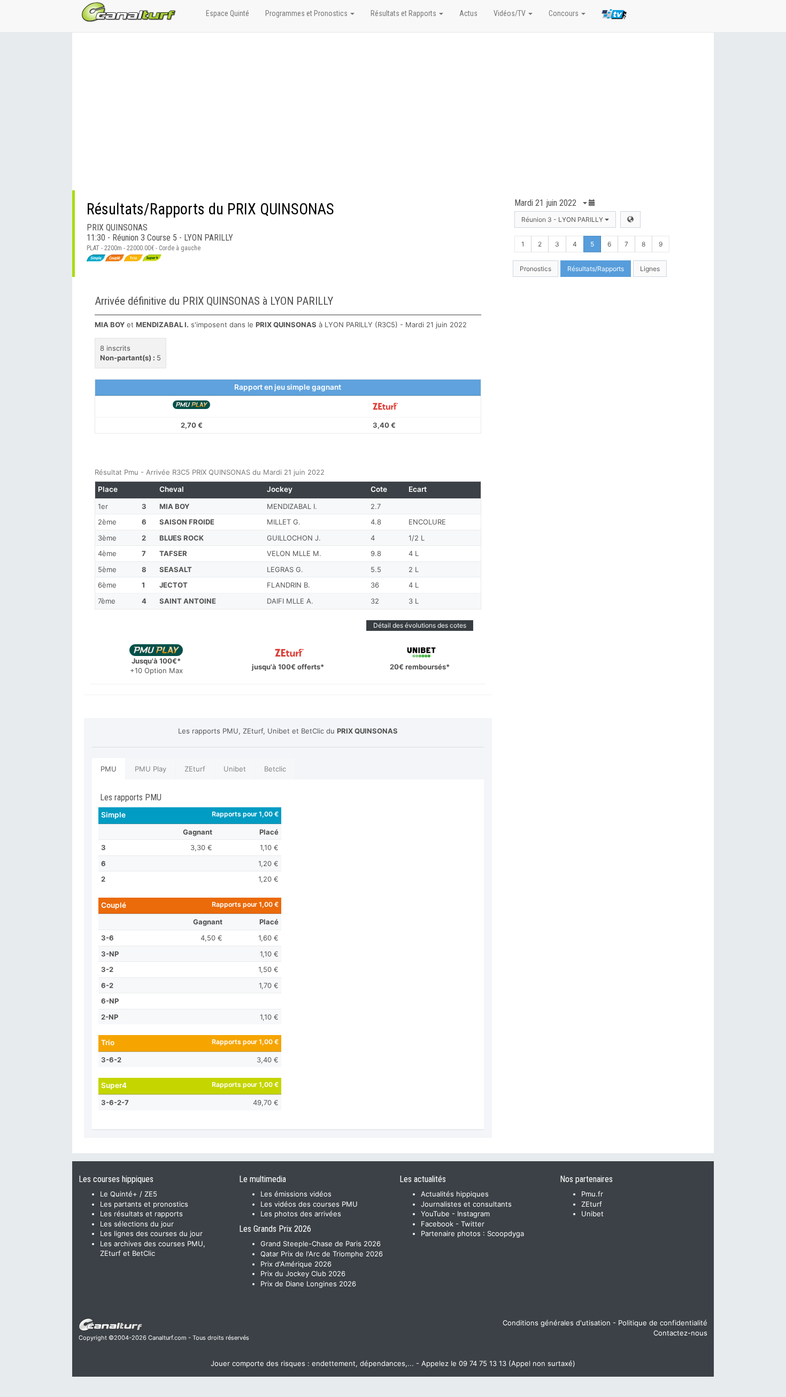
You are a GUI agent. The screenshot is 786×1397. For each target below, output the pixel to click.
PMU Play (150, 769)
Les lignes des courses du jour (151, 1233)
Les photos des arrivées (300, 1213)
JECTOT (173, 585)
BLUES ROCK (181, 538)
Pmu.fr (592, 1194)
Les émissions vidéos (296, 1194)
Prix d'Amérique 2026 (296, 1264)
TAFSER (173, 553)
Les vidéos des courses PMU (309, 1204)
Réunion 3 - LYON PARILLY (563, 219)
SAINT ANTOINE (187, 601)
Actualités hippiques (455, 1194)
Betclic (275, 769)
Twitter (472, 1224)
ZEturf (194, 769)
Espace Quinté (227, 13)
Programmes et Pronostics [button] (307, 13)
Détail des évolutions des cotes (419, 625)
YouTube (435, 1213)
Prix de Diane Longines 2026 (308, 1283)
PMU (109, 769)
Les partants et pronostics (144, 1204)
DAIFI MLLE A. (290, 601)
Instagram (473, 1213)
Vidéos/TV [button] (510, 13)
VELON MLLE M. (294, 553)
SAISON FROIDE (186, 522)
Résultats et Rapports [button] (404, 13)
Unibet (235, 769)
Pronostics (535, 269)
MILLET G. (283, 522)
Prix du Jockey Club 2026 (302, 1273)
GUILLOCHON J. (294, 538)
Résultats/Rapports (595, 269)
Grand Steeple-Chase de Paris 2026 (320, 1243)
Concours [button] (564, 13)
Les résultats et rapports (141, 1213)
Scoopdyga (505, 1233)
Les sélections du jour (137, 1224)
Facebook (437, 1224)
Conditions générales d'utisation (557, 1322)
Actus (468, 13)
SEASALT (175, 569)
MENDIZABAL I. (292, 506)
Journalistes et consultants (466, 1204)
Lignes (650, 269)
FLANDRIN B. (288, 585)
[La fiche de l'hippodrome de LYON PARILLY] (630, 219)
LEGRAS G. (285, 569)
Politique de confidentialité (662, 1322)
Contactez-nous (680, 1333)
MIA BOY (174, 506)
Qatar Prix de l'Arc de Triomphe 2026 (321, 1253)
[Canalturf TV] (614, 16)
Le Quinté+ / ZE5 (128, 1194)
